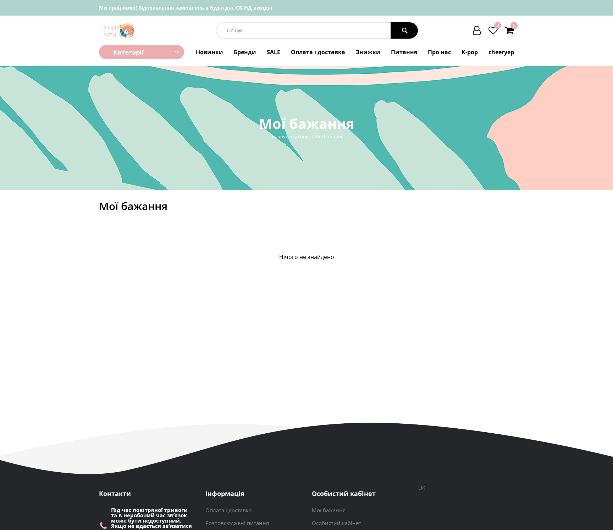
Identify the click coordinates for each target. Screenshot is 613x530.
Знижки (368, 52)
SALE (273, 52)
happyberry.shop (290, 136)
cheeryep (501, 52)
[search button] (404, 30)
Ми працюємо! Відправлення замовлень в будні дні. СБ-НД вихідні (185, 7)
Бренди (245, 52)
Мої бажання (329, 510)
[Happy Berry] (118, 30)
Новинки (209, 52)
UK (421, 487)
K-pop (470, 52)
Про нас (439, 52)
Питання (404, 52)
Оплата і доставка (318, 52)
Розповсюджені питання (237, 522)
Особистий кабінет (336, 522)
